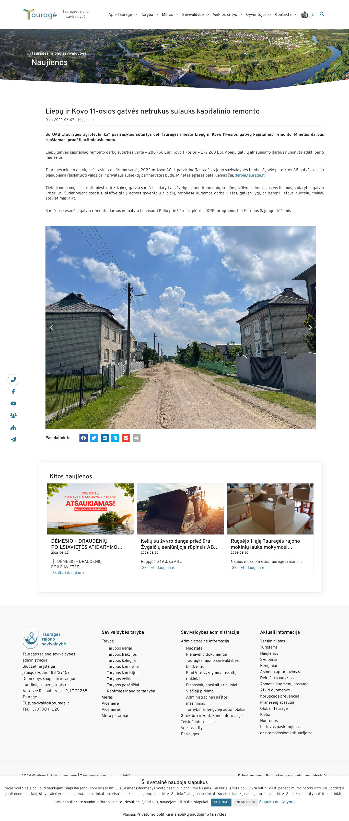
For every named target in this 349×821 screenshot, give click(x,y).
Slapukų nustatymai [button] (277, 802)
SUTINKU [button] (221, 802)
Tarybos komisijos (122, 673)
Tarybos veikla (119, 679)
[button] (51, 327)
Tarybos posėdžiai (123, 685)
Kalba (265, 714)
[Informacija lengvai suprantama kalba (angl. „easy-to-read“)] (306, 14)
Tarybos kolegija (121, 660)
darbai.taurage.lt (250, 175)
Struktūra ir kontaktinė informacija (211, 715)
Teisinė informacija (198, 722)
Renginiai (268, 665)
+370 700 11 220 (45, 709)
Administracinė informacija (205, 641)
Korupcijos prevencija (279, 696)
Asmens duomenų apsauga (284, 684)
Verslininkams (272, 641)
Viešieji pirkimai (200, 691)
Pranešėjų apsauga (277, 702)
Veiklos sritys (192, 728)
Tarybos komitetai (123, 666)
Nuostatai (194, 648)
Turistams (268, 647)
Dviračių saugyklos (277, 678)
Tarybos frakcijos (122, 654)
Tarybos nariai (119, 648)
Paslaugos (190, 734)
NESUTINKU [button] (246, 802)
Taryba (108, 641)
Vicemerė (110, 703)
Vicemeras (111, 709)
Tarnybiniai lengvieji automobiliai (215, 709)
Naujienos (86, 120)
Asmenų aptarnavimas (280, 672)
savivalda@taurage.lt (50, 703)
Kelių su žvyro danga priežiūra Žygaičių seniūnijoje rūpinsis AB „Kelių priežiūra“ (177, 547)
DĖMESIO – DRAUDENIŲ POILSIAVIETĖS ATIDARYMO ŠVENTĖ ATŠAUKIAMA (84, 547)
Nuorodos (269, 721)
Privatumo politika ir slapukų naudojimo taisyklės (283, 776)
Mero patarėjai (115, 715)
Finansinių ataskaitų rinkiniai (211, 685)
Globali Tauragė (274, 708)
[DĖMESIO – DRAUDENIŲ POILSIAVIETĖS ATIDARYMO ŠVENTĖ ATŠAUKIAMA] (90, 509)
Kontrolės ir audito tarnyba (131, 691)
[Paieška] (322, 14)
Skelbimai (268, 659)
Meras (107, 697)
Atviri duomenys (275, 690)
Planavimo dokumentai (206, 654)
